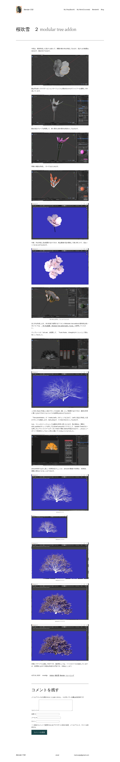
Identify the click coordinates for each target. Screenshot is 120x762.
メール (34, 717)
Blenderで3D (28, 9)
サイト (33, 721)
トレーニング (70, 675)
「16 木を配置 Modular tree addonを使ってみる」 (58, 326)
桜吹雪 (57, 675)
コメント (34, 710)
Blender (62, 675)
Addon (52, 675)
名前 (33, 714)
